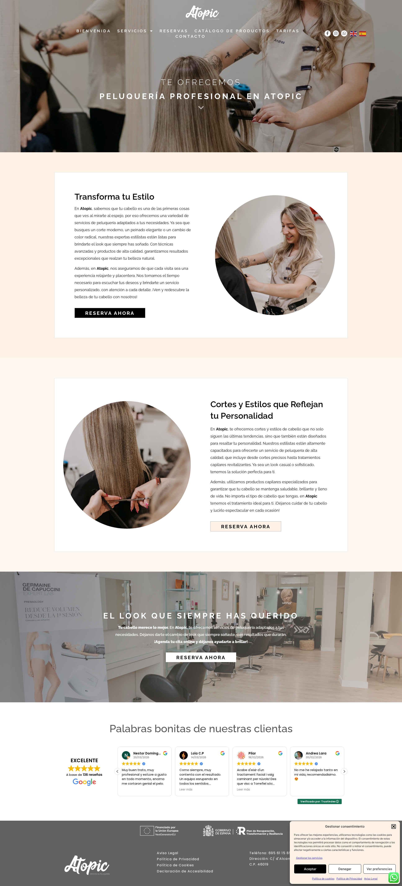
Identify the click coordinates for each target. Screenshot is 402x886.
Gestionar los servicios (309, 857)
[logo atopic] (202, 12)
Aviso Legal (371, 878)
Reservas (174, 30)
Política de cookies (323, 878)
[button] (394, 826)
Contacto (190, 36)
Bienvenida (93, 30)
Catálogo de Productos (232, 30)
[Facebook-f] (328, 33)
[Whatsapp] (344, 33)
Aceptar (310, 869)
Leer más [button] (185, 790)
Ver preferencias (379, 869)
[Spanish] (362, 33)
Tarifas (288, 30)
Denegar (344, 869)
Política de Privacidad (349, 878)
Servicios (132, 30)
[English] (353, 33)
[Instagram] (336, 33)
